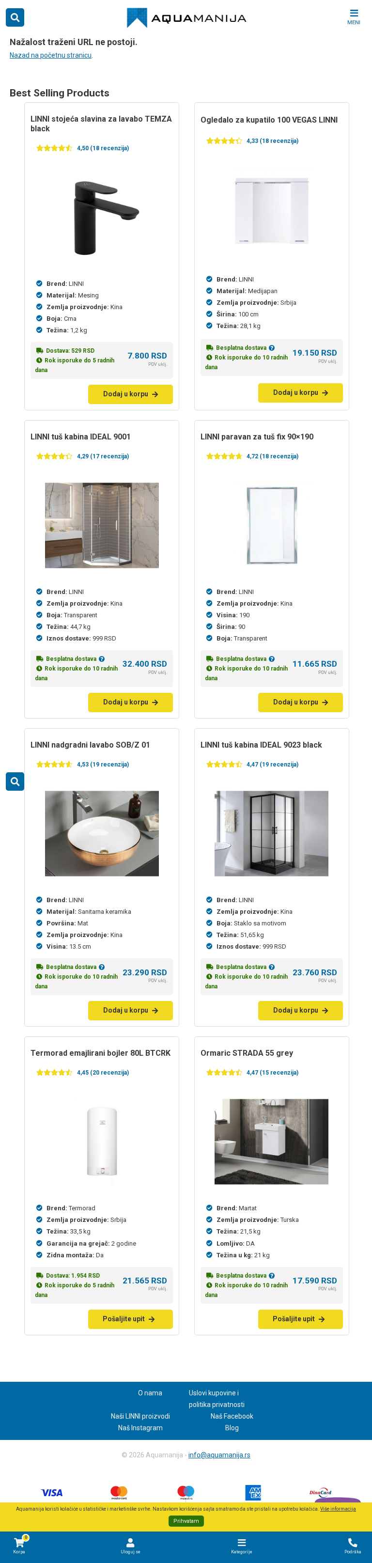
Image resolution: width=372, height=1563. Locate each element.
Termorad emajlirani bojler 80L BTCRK (100, 1053)
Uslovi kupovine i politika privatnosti (217, 1398)
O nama (150, 1393)
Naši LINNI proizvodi (140, 1416)
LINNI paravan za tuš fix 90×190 (257, 436)
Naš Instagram (140, 1428)
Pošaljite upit (124, 1319)
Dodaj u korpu (125, 394)
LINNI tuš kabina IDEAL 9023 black (261, 745)
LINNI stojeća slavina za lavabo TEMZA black (101, 123)
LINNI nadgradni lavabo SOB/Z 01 (90, 745)
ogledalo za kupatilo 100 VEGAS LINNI (269, 120)
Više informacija (338, 1509)
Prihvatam (186, 1521)
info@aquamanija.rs (219, 1455)
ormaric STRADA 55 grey (247, 1053)
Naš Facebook (232, 1416)
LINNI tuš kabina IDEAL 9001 (81, 436)
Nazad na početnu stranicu (51, 55)
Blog (232, 1428)
